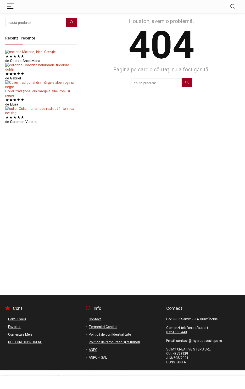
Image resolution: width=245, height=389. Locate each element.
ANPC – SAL (98, 357)
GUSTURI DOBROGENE (25, 342)
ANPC (93, 350)
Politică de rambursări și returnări (114, 342)
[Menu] (10, 6)
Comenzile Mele (20, 334)
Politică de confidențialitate (110, 334)
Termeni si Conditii (103, 327)
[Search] (233, 6)
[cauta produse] (187, 82)
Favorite (14, 327)
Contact (95, 319)
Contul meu (17, 319)
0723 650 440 (176, 332)
